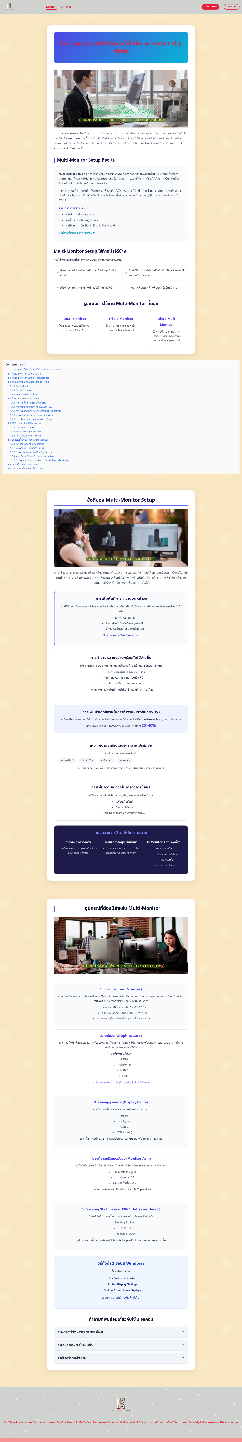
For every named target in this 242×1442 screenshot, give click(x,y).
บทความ (66, 7)
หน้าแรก (51, 7)
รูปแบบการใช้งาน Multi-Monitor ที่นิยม (121, 1331)
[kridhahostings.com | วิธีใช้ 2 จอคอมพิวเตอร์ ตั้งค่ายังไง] (21, 7)
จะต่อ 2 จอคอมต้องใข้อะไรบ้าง (121, 1345)
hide (22, 364)
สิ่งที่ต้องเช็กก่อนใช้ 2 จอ (121, 1358)
